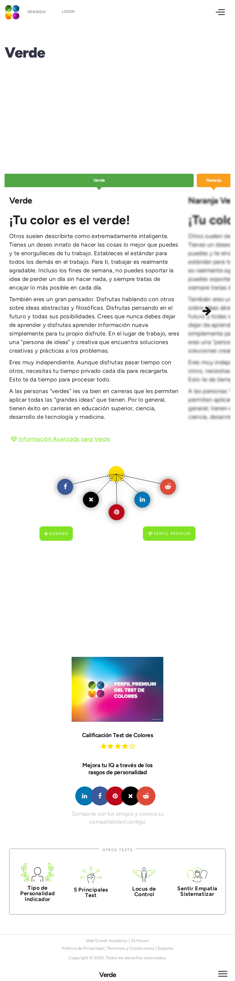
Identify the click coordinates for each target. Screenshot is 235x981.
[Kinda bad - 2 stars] (111, 746)
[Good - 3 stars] (118, 746)
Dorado (58, 533)
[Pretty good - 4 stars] (125, 746)
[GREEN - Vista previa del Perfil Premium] (117, 689)
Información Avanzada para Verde (63, 438)
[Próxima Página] (207, 312)
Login (68, 11)
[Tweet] (130, 795)
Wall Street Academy (107, 940)
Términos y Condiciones (130, 948)
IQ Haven (140, 940)
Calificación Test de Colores (117, 735)
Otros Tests (117, 849)
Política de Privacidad (83, 948)
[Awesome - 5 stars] (133, 746)
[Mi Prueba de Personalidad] (11, 11)
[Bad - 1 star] (104, 746)
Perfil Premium (172, 533)
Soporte (165, 948)
